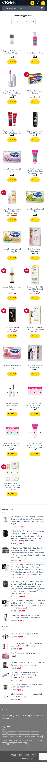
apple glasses (12, 733)
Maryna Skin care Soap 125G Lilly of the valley (12, 250)
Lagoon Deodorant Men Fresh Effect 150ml (35, 132)
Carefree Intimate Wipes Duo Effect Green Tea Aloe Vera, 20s (12, 445)
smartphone (13, 744)
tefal (25, 744)
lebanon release (7, 740)
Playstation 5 (28, 740)
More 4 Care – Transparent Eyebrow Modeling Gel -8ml (35, 328)
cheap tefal (35, 733)
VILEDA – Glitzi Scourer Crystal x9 (35, 92)
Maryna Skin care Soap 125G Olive (35, 210)
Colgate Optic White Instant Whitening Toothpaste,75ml (12, 132)
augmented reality (23, 733)
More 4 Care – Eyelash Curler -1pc (12, 328)
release (5, 744)
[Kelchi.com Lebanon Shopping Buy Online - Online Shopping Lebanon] (15, 2)
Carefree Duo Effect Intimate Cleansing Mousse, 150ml (35, 53)
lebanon (39, 736)
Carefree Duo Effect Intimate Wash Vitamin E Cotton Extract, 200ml (35, 445)
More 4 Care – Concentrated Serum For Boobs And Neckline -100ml (12, 211)
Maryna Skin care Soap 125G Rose (12, 366)
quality (40, 740)
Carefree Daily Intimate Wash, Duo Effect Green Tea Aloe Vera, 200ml (35, 171)
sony (20, 744)
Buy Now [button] (12, 62)
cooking (5, 736)
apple (4, 733)
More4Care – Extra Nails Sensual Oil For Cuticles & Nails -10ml (35, 289)
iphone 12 (19, 736)
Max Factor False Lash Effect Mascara (12, 404)
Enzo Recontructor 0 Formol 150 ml (35, 366)
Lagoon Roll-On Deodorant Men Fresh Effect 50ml (12, 52)
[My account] (32, 3)
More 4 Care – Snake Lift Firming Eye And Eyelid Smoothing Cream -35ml (12, 485)
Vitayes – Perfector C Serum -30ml (12, 288)
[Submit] (42, 8)
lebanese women (30, 736)
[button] (37, 3)
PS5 (35, 740)
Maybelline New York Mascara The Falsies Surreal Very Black (12, 93)
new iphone (17, 740)
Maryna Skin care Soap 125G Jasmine (12, 170)
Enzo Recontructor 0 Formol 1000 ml (35, 250)
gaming (12, 736)
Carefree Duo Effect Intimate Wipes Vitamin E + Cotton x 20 (35, 405)
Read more (12, 414)
